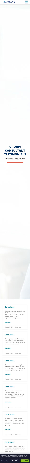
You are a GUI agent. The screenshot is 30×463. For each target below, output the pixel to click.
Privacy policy (4, 460)
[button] (26, 2)
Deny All (14, 460)
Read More (8, 322)
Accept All (25, 460)
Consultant (9, 307)
